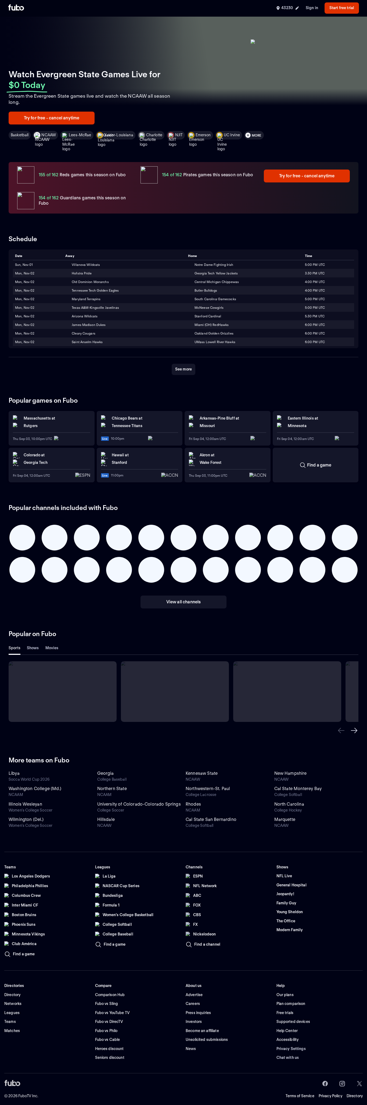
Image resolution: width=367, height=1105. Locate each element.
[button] (341, 730)
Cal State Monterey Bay (298, 788)
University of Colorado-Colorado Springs (139, 804)
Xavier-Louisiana (118, 135)
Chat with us (287, 1057)
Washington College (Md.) (35, 788)
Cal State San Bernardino (211, 819)
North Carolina (289, 804)
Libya (14, 773)
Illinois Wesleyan (25, 804)
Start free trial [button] (341, 8)
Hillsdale (106, 819)
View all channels (183, 601)
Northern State (112, 788)
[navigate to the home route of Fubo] (16, 8)
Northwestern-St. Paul (208, 788)
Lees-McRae (80, 135)
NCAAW (48, 135)
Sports (14, 648)
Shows (33, 648)
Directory (355, 1096)
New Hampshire (290, 773)
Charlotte (154, 135)
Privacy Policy (330, 1096)
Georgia (105, 773)
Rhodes (193, 804)
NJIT (179, 135)
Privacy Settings (291, 1049)
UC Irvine (232, 135)
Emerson (203, 135)
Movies (52, 648)
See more (183, 369)
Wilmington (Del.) (26, 819)
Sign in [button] (312, 8)
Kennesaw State (202, 773)
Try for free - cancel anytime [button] (52, 117)
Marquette (284, 819)
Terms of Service (300, 1096)
